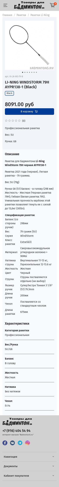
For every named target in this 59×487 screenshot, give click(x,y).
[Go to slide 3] (27, 72)
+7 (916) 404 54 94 (16, 431)
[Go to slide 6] (34, 72)
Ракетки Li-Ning (39, 15)
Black (9, 93)
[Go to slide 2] (24, 72)
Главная (7, 15)
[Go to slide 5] (31, 72)
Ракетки (21, 15)
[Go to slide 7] (36, 72)
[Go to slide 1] (22, 72)
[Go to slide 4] (29, 72)
